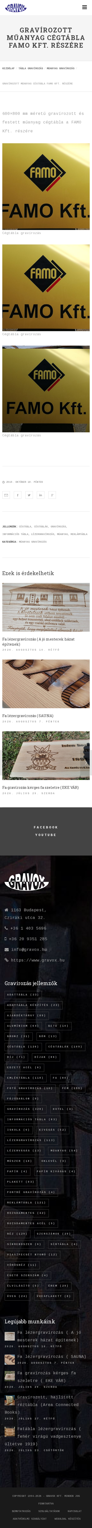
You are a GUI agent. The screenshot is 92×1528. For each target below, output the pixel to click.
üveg (17, 1296)
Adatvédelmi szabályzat (30, 1519)
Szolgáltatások (49, 1511)
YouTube (45, 835)
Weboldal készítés (67, 1519)
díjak (45, 1057)
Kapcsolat (75, 1511)
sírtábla (64, 1244)
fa (61, 1078)
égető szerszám (28, 1275)
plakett (21, 1182)
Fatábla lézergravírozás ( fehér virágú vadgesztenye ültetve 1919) (43, 1437)
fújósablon (23, 1098)
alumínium (23, 1026)
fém (72, 1088)
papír (17, 1171)
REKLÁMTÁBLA (79, 534)
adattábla (23, 994)
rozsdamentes (26, 1213)
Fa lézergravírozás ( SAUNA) (51, 1357)
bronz (18, 1036)
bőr (48, 1036)
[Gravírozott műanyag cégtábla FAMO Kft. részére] (6, 495)
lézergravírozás (42, 534)
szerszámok (54, 1234)
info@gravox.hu (29, 950)
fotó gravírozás (30, 1088)
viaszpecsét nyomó (32, 1254)
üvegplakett (54, 1296)
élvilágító (23, 1286)
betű (58, 1026)
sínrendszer (24, 1244)
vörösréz (22, 1265)
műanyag (62, 534)
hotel (63, 1109)
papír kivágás (56, 1171)
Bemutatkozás (21, 1511)
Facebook (46, 827)
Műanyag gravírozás (33, 542)
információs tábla (15, 534)
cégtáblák (41, 526)
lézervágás (24, 1150)
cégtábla (25, 526)
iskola (18, 1130)
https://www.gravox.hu (38, 960)
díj (16, 1057)
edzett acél (24, 1067)
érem (58, 1286)
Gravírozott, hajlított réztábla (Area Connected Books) (42, 1405)
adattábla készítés (33, 1005)
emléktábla (25, 1078)
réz (17, 1234)
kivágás (53, 1130)
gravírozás (58, 526)
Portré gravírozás (31, 1192)
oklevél (54, 1161)
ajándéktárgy (26, 1015)
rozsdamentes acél (31, 1223)
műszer (19, 1161)
